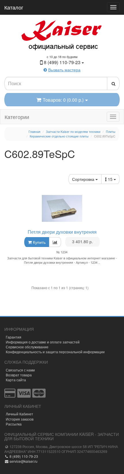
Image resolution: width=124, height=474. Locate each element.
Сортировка (83, 179)
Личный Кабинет (19, 413)
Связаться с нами (20, 369)
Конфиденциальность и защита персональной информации (55, 351)
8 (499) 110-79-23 (23, 456)
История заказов (19, 419)
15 (111, 179)
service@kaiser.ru (23, 461)
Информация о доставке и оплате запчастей (43, 341)
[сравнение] (55, 242)
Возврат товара (19, 374)
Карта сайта (16, 379)
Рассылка (14, 423)
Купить (39, 242)
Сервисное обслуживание (27, 346)
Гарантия (13, 336)
